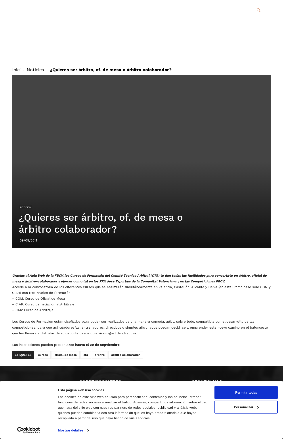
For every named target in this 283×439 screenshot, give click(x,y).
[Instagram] (261, 48)
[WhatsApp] (156, 260)
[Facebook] (241, 48)
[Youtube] (255, 55)
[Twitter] (247, 48)
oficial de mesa (65, 355)
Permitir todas (246, 392)
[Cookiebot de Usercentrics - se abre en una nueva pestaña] (28, 430)
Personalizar (243, 407)
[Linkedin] (146, 260)
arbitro (100, 355)
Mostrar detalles (70, 430)
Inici (16, 69)
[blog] (253, 33)
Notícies (35, 69)
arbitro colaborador (125, 355)
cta (85, 355)
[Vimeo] (248, 55)
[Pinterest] (136, 260)
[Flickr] (241, 55)
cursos (43, 355)
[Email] (167, 260)
